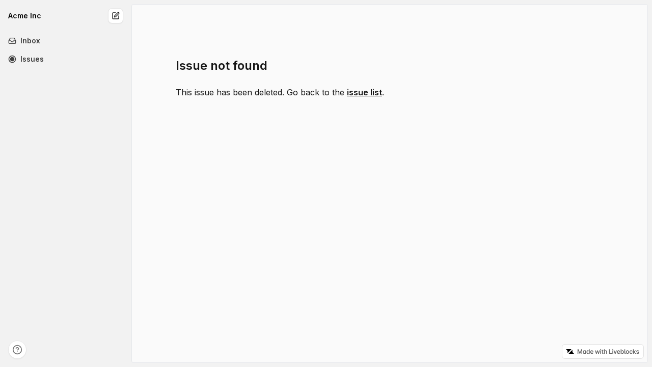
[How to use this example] (17, 349)
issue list (364, 92)
